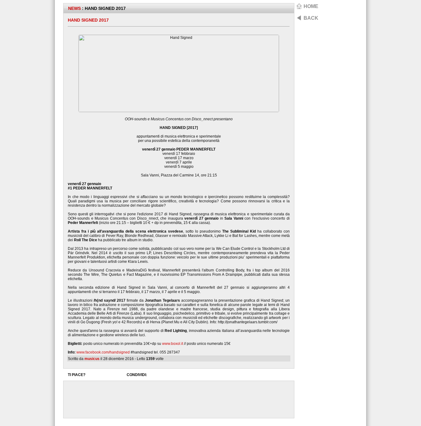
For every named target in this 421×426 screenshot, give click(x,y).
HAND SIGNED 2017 (88, 20)
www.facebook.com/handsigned (103, 352)
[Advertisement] (179, 399)
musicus (92, 359)
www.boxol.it (172, 343)
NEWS (74, 8)
